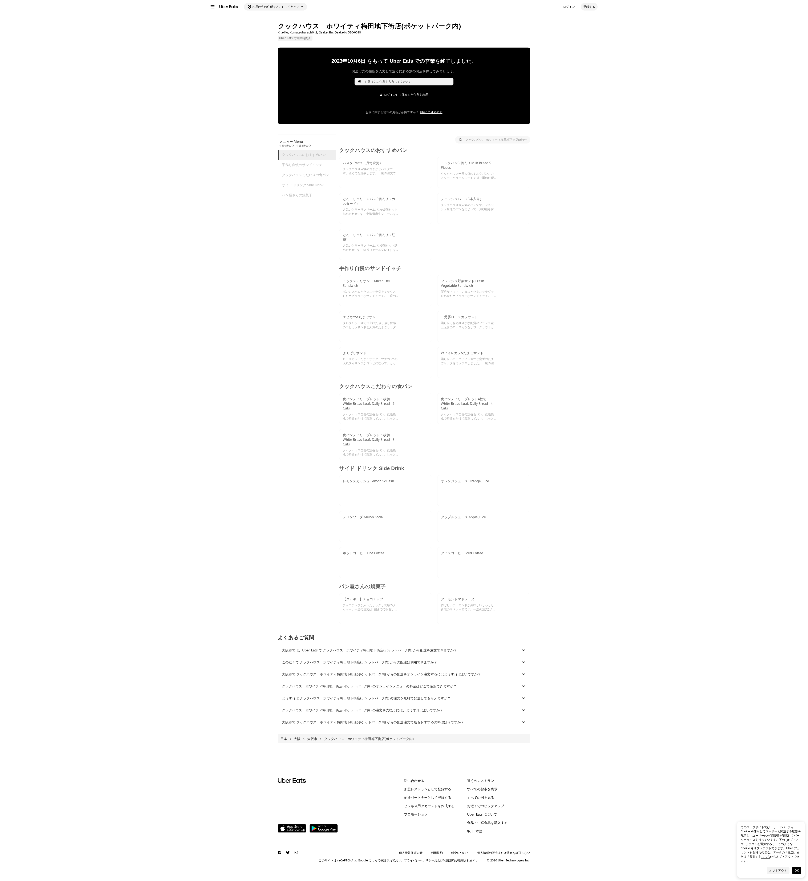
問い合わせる (414, 780)
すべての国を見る (480, 797)
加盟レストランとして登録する (427, 789)
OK (797, 870)
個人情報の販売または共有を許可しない (503, 853)
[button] (404, 650)
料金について (460, 853)
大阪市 (312, 738)
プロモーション (416, 814)
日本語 (477, 831)
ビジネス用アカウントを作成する (429, 806)
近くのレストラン (480, 780)
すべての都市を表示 (482, 789)
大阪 (297, 738)
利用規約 (437, 853)
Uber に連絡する (431, 112)
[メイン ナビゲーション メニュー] (212, 7)
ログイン (569, 7)
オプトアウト (778, 870)
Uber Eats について (482, 814)
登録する (589, 7)
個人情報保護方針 (411, 853)
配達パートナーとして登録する (427, 797)
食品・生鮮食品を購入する (487, 822)
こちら (765, 856)
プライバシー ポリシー (419, 860)
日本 (283, 738)
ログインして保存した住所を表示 (406, 95)
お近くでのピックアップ (485, 806)
